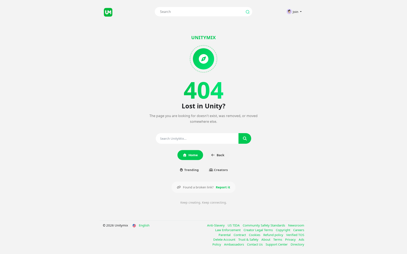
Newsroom (296, 225)
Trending (191, 170)
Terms (278, 239)
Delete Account (224, 239)
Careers (298, 230)
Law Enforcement (228, 230)
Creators (220, 170)
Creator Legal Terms (259, 230)
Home (193, 155)
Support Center (277, 244)
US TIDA (234, 225)
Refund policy (273, 235)
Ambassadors (234, 244)
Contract (240, 235)
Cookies (255, 235)
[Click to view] (125, 11)
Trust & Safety (248, 239)
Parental (225, 235)
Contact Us (255, 244)
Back (220, 155)
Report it (223, 187)
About (266, 239)
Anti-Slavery (216, 225)
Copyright (283, 230)
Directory (297, 244)
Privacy (291, 239)
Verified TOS (295, 235)
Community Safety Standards (264, 225)
